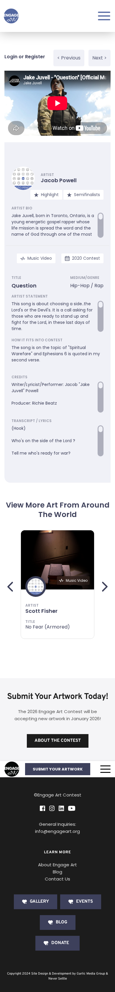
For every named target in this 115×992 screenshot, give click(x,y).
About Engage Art (57, 865)
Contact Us (57, 879)
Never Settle (57, 979)
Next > (99, 57)
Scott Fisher (41, 611)
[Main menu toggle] (104, 16)
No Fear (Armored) (47, 626)
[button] (105, 769)
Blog (57, 872)
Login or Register (24, 56)
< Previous (68, 57)
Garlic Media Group (91, 974)
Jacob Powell (59, 180)
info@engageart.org (57, 831)
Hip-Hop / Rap (87, 285)
